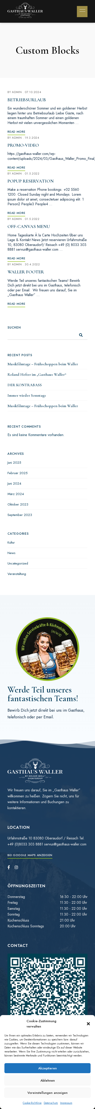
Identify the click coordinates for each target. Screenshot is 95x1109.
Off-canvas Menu (29, 226)
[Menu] (81, 10)
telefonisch (17, 717)
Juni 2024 (14, 483)
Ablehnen (47, 1080)
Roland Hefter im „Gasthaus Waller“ (37, 374)
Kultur (11, 542)
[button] (88, 1024)
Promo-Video (23, 145)
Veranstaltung (17, 573)
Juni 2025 (14, 462)
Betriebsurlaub (27, 100)
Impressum (66, 1103)
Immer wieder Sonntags (27, 395)
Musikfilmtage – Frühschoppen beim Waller (43, 364)
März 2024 (16, 494)
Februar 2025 (18, 473)
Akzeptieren (47, 1068)
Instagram (16, 867)
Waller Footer (26, 272)
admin (17, 92)
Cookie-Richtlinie (32, 1103)
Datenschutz (51, 1103)
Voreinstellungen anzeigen (47, 1092)
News (11, 552)
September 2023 (20, 514)
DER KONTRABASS (25, 384)
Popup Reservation (31, 181)
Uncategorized (18, 563)
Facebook (9, 867)
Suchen (14, 327)
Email (48, 717)
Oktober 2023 (18, 504)
